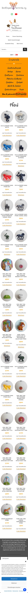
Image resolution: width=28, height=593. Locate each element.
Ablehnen (14, 583)
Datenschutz (15, 590)
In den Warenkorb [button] (7, 135)
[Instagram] (12, 14)
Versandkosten (8, 133)
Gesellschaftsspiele (14, 68)
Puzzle (21, 89)
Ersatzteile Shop (9, 43)
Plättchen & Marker (14, 78)
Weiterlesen (21, 166)
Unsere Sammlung (17, 36)
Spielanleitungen (10, 89)
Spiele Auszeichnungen (14, 40)
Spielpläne (9, 82)
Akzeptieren (14, 579)
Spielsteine (20, 75)
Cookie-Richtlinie (8, 590)
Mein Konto (20, 43)
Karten (18, 71)
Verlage (10, 71)
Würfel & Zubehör (14, 85)
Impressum (21, 590)
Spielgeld (19, 82)
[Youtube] (16, 14)
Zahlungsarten (5, 558)
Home (7, 36)
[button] (25, 561)
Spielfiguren (8, 75)
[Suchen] (25, 49)
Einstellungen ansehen (14, 587)
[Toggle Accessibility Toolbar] (24, 589)
